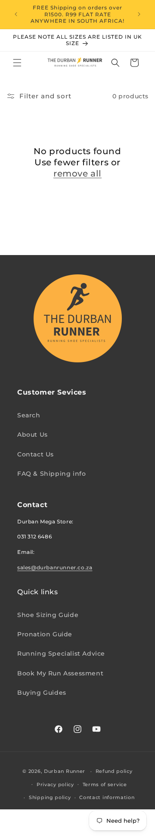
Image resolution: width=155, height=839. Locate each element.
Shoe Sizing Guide (47, 615)
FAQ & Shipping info (51, 473)
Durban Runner (64, 771)
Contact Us (35, 454)
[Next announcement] (139, 14)
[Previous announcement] (15, 14)
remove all (77, 173)
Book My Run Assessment (60, 673)
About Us (32, 434)
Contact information (106, 797)
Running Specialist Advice (61, 653)
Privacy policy (55, 784)
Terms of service (105, 784)
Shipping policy (50, 797)
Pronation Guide (44, 634)
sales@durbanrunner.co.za (54, 567)
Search (28, 415)
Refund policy (114, 771)
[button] (17, 62)
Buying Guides (41, 692)
